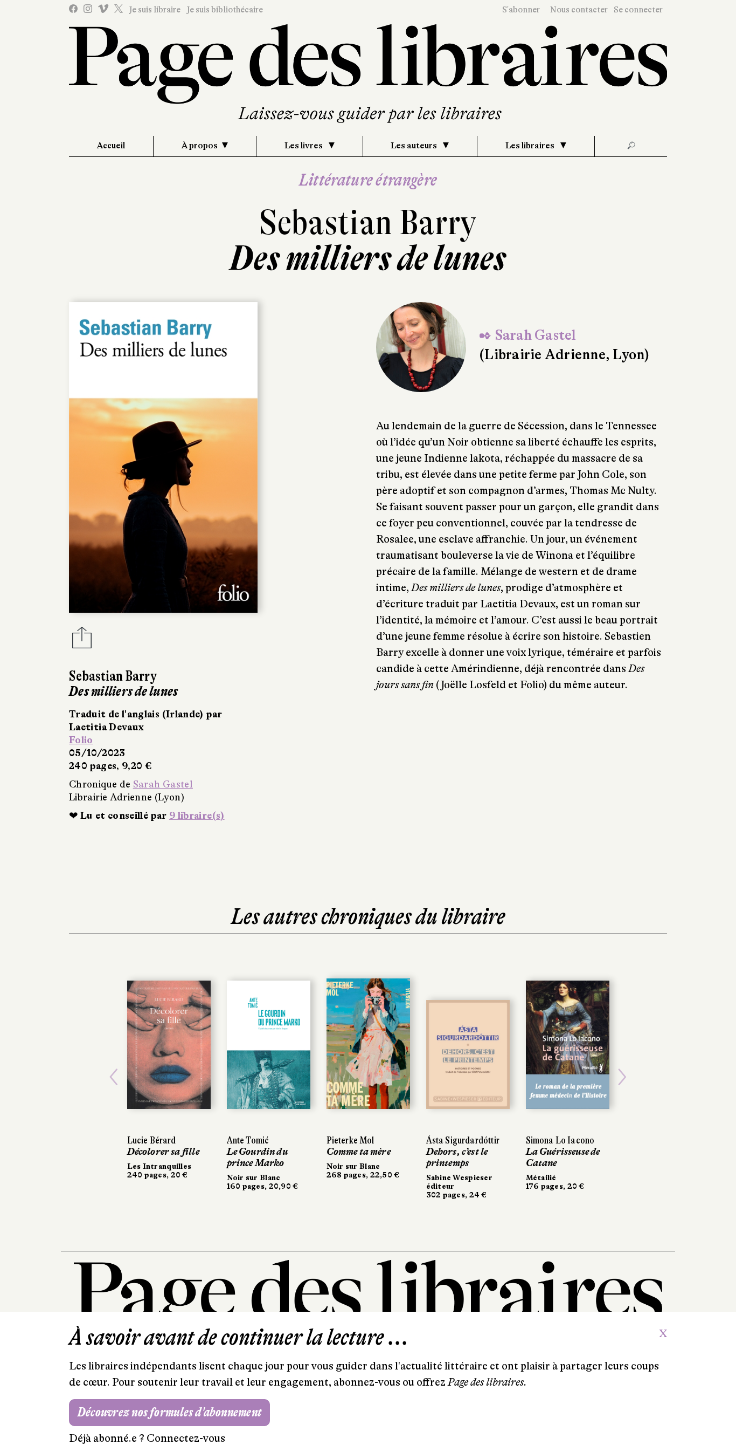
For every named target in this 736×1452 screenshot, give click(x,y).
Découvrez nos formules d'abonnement (169, 1412)
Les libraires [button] (530, 145)
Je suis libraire (154, 10)
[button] (114, 1077)
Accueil (111, 145)
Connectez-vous (186, 1438)
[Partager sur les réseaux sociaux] (82, 640)
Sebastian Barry (368, 222)
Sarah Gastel (163, 784)
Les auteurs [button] (415, 145)
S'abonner (521, 10)
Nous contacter (579, 10)
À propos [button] (200, 145)
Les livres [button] (304, 145)
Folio (81, 740)
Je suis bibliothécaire (224, 10)
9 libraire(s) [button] (197, 815)
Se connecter (638, 10)
